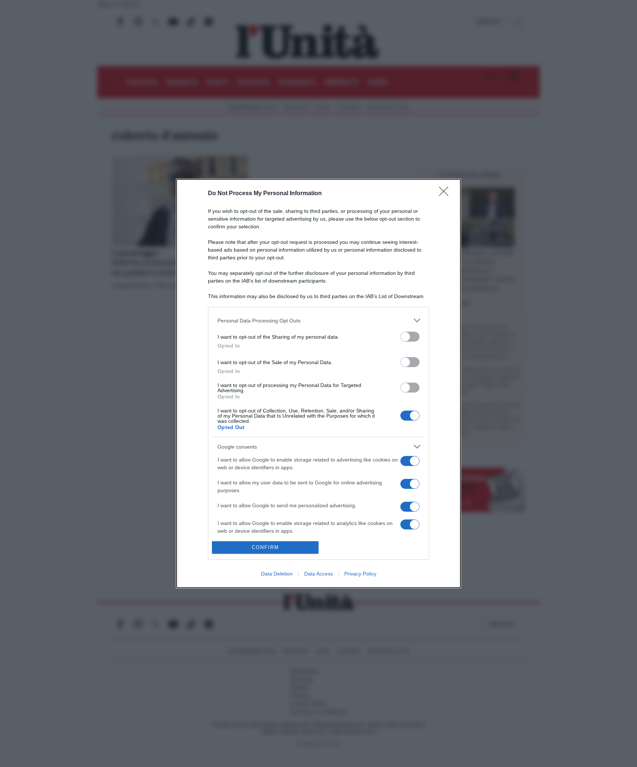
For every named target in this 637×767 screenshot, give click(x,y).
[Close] (446, 194)
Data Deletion (277, 574)
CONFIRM (265, 547)
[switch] (410, 337)
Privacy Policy (360, 574)
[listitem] (318, 320)
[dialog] (318, 383)
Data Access (318, 574)
